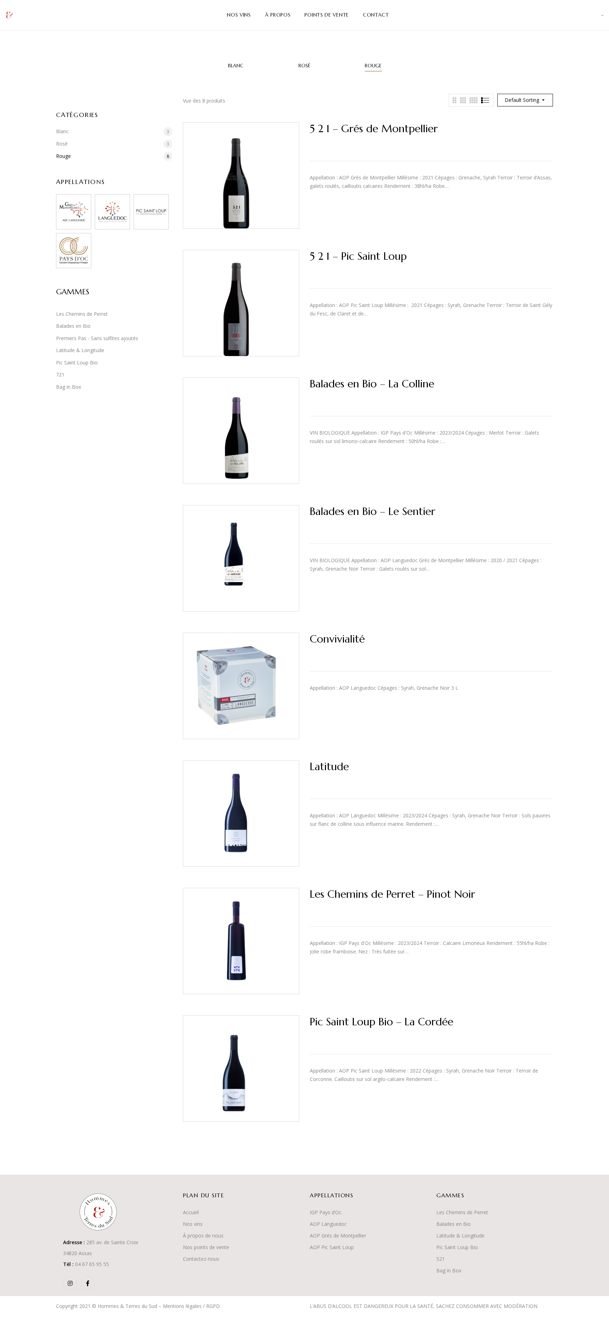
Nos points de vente (206, 1247)
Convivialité (337, 638)
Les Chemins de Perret (82, 314)
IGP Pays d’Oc (326, 1212)
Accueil (191, 1212)
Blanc (236, 66)
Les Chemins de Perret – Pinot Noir (392, 894)
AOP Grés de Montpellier (338, 1235)
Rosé (304, 66)
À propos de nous (203, 1235)
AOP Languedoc (328, 1224)
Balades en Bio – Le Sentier (372, 511)
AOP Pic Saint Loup (332, 1247)
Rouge (373, 66)
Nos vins (193, 1224)
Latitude (329, 766)
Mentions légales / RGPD (191, 1306)
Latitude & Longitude (80, 350)
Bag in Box (68, 386)
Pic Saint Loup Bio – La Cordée (381, 1021)
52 (439, 1258)
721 (60, 374)
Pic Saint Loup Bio (77, 362)
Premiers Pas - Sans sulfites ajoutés (97, 338)
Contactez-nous (201, 1258)
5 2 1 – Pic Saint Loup (358, 256)
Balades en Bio (73, 325)
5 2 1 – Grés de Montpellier (374, 128)
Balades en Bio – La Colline (372, 383)
